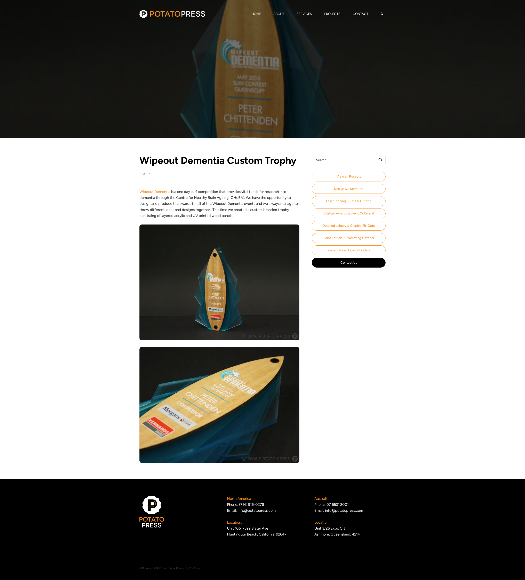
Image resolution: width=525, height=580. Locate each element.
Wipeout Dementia (154, 191)
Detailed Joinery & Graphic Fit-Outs (349, 226)
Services (304, 14)
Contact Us (348, 262)
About (278, 14)
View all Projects (349, 176)
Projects (332, 14)
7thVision (194, 568)
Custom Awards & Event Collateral (348, 213)
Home (256, 14)
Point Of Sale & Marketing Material (348, 238)
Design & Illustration (348, 189)
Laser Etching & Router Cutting (348, 201)
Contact (360, 14)
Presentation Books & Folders (349, 250)
